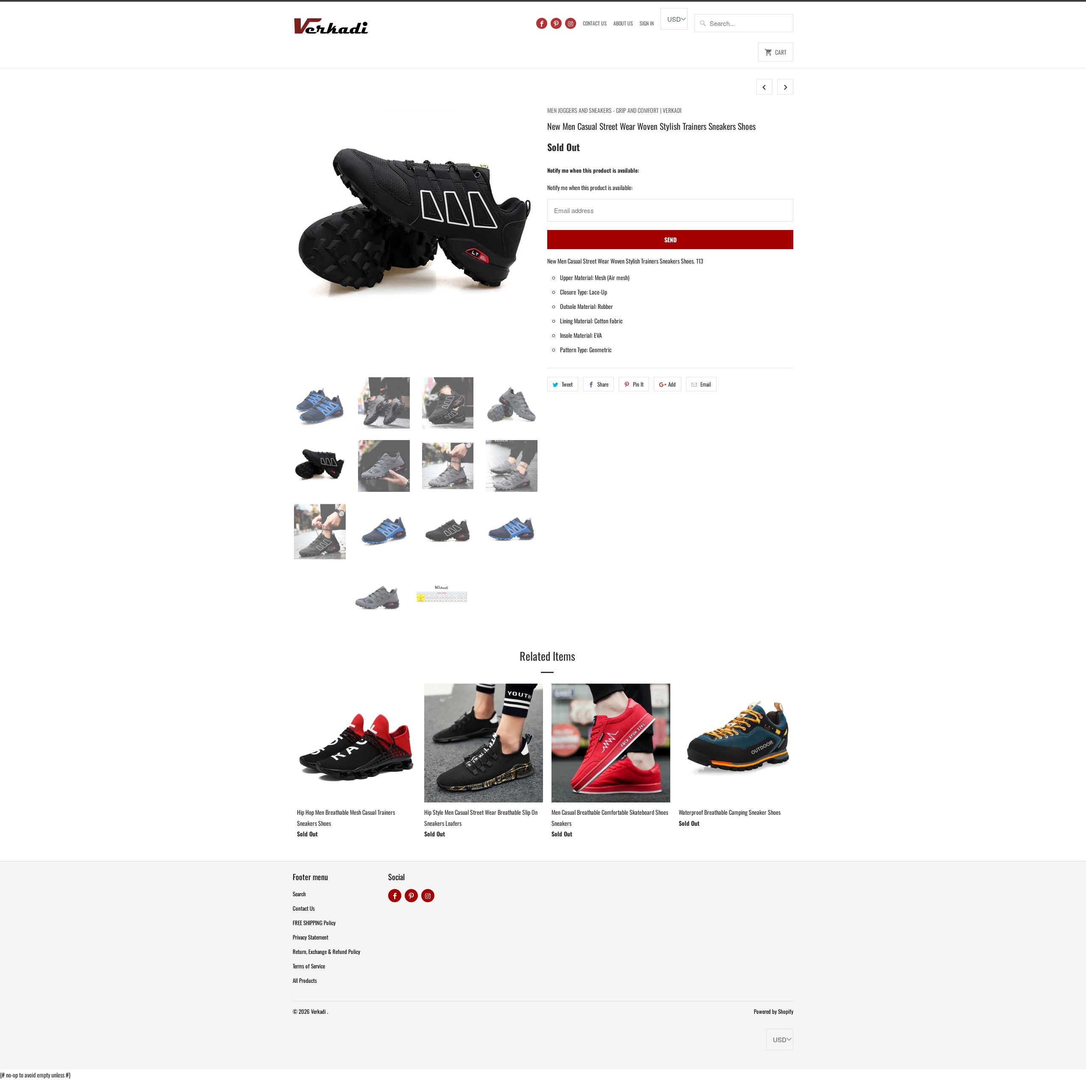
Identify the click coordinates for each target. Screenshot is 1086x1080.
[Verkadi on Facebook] (541, 23)
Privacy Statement (310, 937)
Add (672, 384)
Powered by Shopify (773, 1011)
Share (602, 384)
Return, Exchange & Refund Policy (326, 951)
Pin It (638, 384)
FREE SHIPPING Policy (314, 922)
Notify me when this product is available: (593, 170)
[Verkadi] (331, 24)
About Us (623, 23)
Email (705, 384)
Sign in (647, 23)
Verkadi (319, 1011)
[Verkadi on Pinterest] (556, 23)
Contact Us (595, 23)
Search (299, 893)
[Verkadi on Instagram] (570, 23)
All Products (305, 980)
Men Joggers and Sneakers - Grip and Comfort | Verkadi (614, 110)
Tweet (567, 384)
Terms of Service (309, 966)
